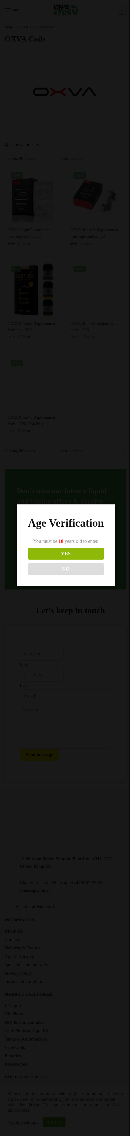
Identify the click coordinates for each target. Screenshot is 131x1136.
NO (65, 569)
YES (66, 553)
